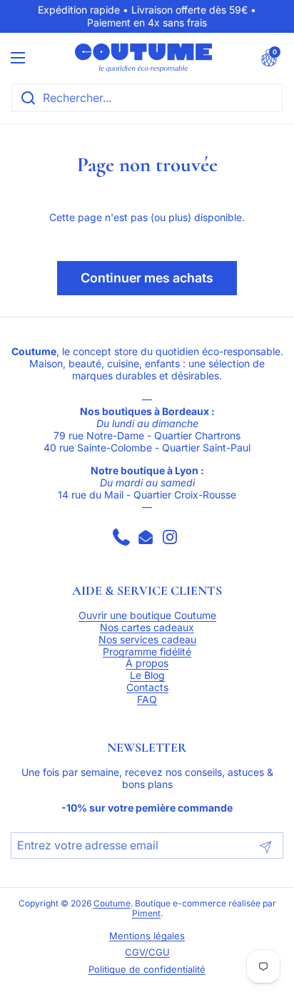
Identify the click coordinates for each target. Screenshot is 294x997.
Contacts (147, 687)
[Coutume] (143, 58)
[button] (269, 58)
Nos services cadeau (147, 639)
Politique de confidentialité (147, 969)
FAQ (147, 699)
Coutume (112, 904)
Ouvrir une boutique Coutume (147, 615)
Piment (146, 914)
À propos (147, 663)
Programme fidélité (147, 652)
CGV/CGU (147, 952)
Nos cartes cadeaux (147, 627)
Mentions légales (147, 936)
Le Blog (147, 675)
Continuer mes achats (147, 277)
